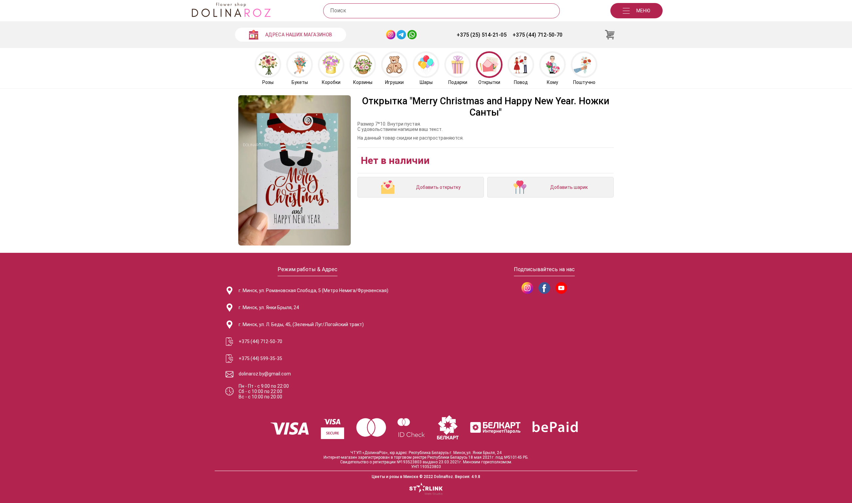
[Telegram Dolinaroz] (401, 34)
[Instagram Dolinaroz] (390, 34)
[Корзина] (609, 34)
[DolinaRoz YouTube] (561, 287)
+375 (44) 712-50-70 (537, 35)
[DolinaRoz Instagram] (527, 287)
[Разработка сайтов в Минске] (426, 489)
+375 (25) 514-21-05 (482, 35)
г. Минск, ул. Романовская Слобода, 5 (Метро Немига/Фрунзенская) (313, 290)
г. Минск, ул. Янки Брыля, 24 (269, 307)
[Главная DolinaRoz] (231, 11)
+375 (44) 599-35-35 (260, 358)
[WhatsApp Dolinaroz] (412, 34)
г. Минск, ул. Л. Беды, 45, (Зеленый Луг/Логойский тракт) (301, 324)
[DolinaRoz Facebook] (544, 287)
